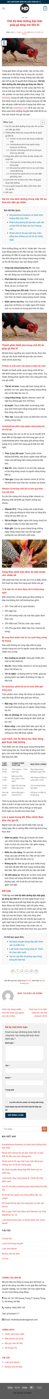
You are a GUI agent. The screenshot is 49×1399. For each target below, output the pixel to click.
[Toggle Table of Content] (41, 122)
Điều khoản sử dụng (14, 1338)
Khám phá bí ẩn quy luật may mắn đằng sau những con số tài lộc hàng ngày (26, 236)
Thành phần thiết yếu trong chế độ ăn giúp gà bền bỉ (23, 134)
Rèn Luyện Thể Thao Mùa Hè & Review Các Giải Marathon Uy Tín (24, 1213)
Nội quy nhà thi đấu (14, 1343)
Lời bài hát (7, 1238)
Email (8, 1078)
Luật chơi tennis (9, 1248)
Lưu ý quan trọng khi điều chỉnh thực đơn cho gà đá (23, 187)
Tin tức (24, 18)
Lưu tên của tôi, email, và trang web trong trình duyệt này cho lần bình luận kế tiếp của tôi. (24, 1106)
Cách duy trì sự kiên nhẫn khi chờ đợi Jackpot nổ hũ (38, 1012)
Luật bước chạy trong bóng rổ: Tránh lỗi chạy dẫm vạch (22, 1180)
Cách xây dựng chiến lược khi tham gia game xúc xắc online (13, 1012)
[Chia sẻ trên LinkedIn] (36, 971)
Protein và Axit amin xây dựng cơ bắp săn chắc (26, 140)
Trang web (9, 1090)
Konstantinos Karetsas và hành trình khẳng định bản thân (24, 1146)
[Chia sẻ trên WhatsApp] (13, 971)
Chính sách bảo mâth (14, 1334)
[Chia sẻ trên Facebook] (17, 971)
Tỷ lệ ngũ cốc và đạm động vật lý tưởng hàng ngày (25, 163)
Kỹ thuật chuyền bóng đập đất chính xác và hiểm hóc (22, 1171)
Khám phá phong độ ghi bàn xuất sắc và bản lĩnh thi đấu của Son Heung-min (26, 225)
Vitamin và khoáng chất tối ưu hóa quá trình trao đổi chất (25, 151)
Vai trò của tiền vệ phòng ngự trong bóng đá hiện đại (24, 1188)
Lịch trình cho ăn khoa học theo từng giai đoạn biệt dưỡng (23, 181)
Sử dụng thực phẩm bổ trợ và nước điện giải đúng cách (26, 175)
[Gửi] (44, 1129)
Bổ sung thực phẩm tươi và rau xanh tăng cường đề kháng (27, 169)
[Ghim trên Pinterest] (31, 971)
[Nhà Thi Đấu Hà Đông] (24, 8)
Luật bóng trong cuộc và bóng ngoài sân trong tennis (23, 1222)
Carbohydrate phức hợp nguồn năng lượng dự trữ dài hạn (24, 145)
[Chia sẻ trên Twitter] (22, 971)
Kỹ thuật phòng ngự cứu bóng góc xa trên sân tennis (23, 1205)
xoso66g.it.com (20, 108)
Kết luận (8, 192)
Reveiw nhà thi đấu (13, 1367)
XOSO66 (6, 98)
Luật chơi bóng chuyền (12, 1243)
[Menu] (3, 8)
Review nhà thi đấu (11, 1253)
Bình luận (9, 1043)
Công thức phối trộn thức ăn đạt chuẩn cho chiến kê (24, 158)
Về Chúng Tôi (11, 1348)
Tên (7, 1065)
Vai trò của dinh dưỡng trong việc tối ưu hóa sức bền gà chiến (24, 128)
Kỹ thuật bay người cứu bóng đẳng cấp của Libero (22, 1196)
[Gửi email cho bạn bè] (27, 971)
